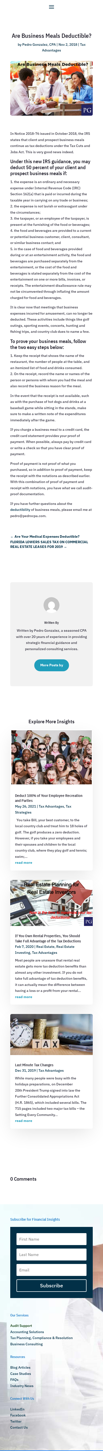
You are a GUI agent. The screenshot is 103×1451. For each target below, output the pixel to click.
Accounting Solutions (27, 1332)
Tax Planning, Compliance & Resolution (41, 1338)
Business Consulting (26, 1344)
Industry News (22, 1386)
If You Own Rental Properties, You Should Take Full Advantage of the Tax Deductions (48, 938)
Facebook (18, 1415)
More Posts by (51, 665)
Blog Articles (20, 1367)
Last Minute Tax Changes (34, 1065)
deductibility (20, 509)
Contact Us (19, 1427)
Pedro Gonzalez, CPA (39, 44)
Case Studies (20, 1373)
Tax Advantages (51, 806)
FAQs (14, 1379)
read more (23, 862)
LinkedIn (17, 1409)
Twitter (16, 1421)
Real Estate (45, 946)
